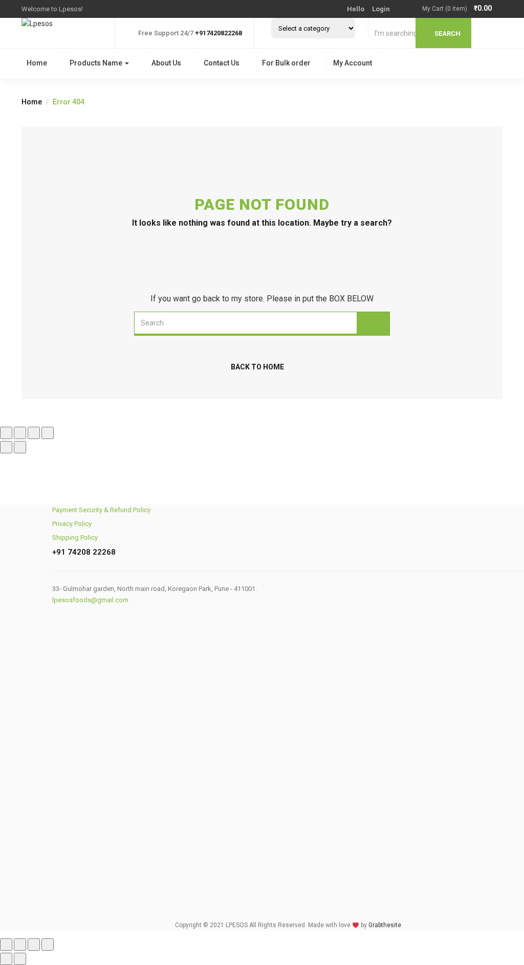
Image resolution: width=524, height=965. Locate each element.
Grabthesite (384, 925)
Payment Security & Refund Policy (101, 510)
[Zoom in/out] (6, 433)
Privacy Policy (72, 524)
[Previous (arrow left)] (6, 447)
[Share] (34, 433)
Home (37, 63)
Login (381, 9)
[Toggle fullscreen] (20, 433)
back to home (257, 367)
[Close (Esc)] (47, 433)
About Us (166, 63)
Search (447, 33)
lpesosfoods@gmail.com (90, 600)
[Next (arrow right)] (20, 447)
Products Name (97, 63)
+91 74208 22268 (84, 552)
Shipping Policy (75, 537)
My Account (352, 63)
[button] (462, 9)
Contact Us (221, 63)
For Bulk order (286, 63)
